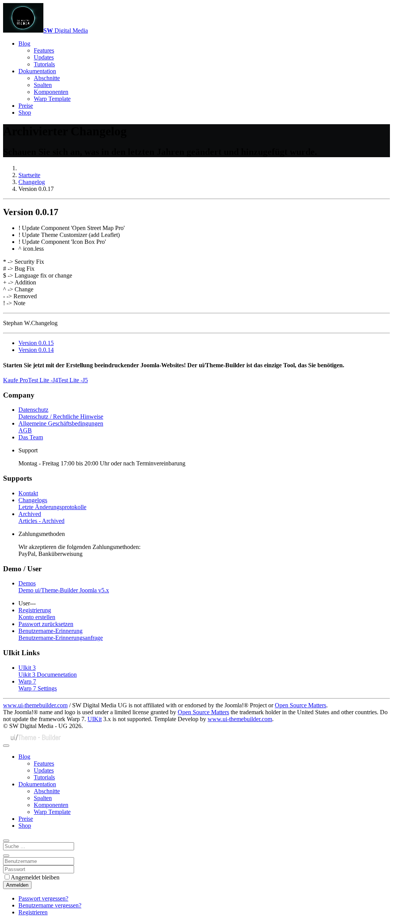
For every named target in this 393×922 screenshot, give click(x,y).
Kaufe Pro (15, 380)
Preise (25, 105)
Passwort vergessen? (43, 898)
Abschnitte (47, 78)
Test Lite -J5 (73, 380)
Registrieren (33, 912)
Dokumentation (37, 71)
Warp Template (52, 98)
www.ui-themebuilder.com (35, 705)
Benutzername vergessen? (49, 905)
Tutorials (44, 64)
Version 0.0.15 (36, 343)
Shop (24, 112)
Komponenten (51, 92)
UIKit (95, 719)
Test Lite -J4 (43, 380)
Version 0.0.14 (36, 350)
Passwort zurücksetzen (45, 624)
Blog (24, 43)
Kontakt (28, 493)
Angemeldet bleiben (35, 877)
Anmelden (17, 885)
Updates (44, 57)
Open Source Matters (300, 705)
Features (44, 50)
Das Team (30, 437)
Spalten (43, 85)
